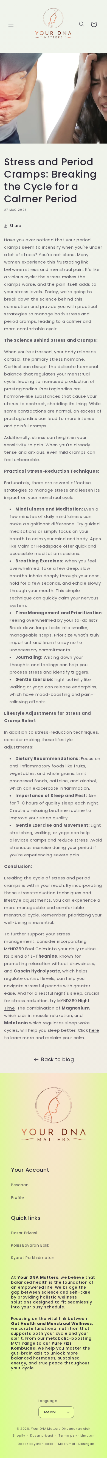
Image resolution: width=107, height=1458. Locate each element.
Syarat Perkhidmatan (32, 1257)
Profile (17, 1197)
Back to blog (57, 1059)
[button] (11, 24)
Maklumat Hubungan (76, 1444)
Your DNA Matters (46, 1428)
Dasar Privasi (24, 1233)
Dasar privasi (41, 1435)
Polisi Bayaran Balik (30, 1245)
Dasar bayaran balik (35, 1444)
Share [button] (15, 225)
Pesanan (20, 1185)
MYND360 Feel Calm (25, 949)
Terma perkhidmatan (76, 1435)
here (94, 1030)
